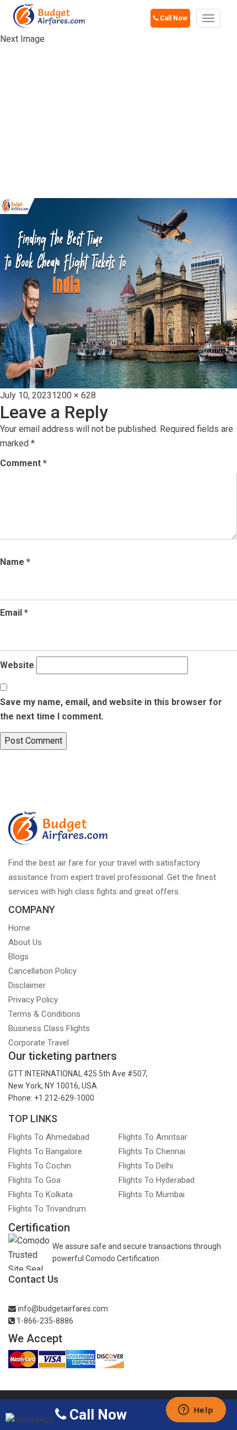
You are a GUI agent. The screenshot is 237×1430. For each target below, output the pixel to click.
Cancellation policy (42, 971)
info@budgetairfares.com (62, 1308)
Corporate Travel (38, 1043)
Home (19, 928)
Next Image (22, 39)
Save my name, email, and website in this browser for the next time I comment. (111, 709)
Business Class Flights (49, 1028)
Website (17, 665)
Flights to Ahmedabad (48, 1137)
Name (15, 562)
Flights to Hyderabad (156, 1180)
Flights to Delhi (145, 1166)
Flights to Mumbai (151, 1194)
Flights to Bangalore (45, 1151)
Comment (23, 463)
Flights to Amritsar (152, 1137)
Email (14, 612)
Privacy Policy (33, 1000)
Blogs (18, 957)
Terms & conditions (44, 1014)
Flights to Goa (34, 1180)
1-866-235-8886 (44, 1320)
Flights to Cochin (39, 1166)
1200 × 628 (74, 395)
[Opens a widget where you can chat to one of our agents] (195, 1410)
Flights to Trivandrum (47, 1209)
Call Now (172, 18)
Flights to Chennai (151, 1151)
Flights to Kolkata (40, 1194)
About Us (25, 942)
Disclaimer (27, 985)
